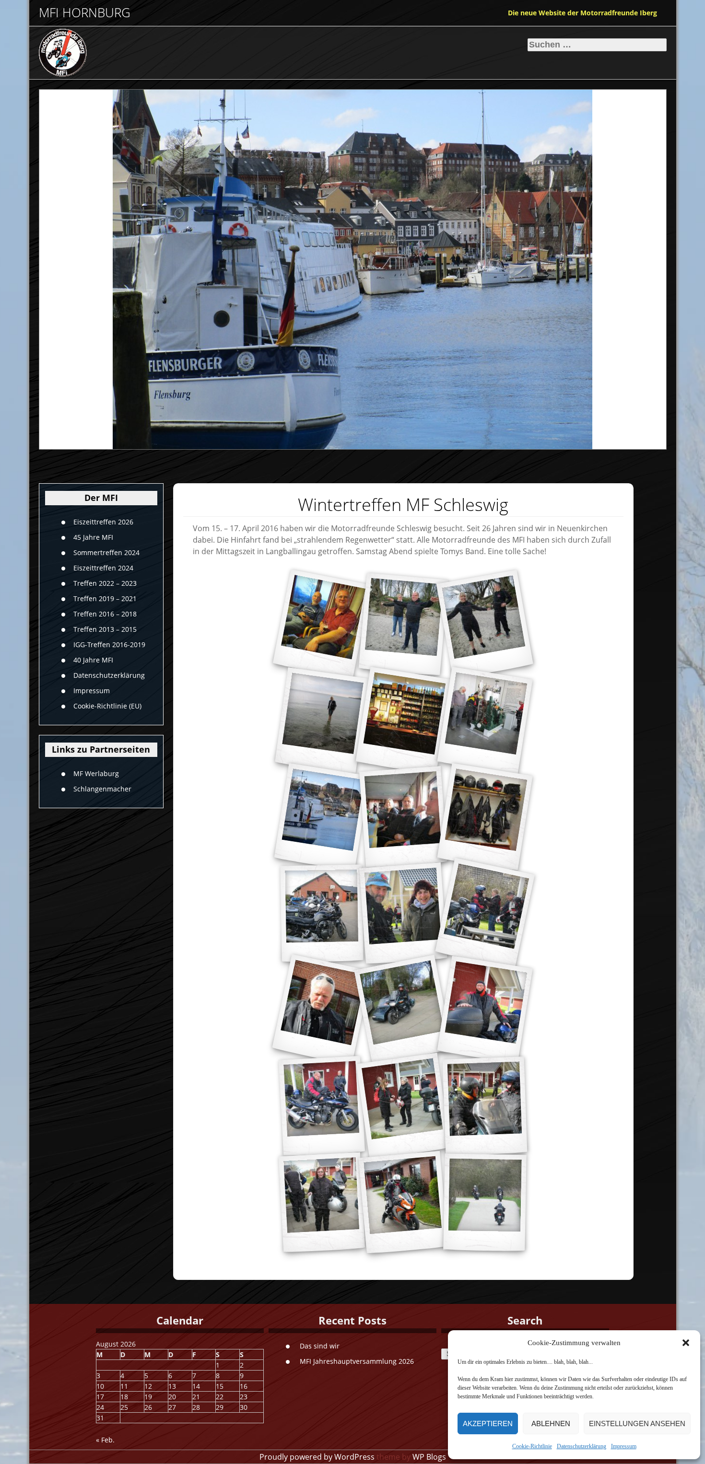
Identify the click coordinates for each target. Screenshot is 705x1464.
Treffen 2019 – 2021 (105, 598)
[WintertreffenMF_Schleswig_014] (403, 1010)
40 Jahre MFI (93, 659)
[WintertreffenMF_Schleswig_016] (484, 913)
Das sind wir (320, 1345)
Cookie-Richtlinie (532, 1446)
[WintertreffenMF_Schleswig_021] (484, 1203)
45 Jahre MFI (93, 537)
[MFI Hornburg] (106, 53)
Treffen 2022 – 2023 (105, 583)
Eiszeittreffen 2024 (103, 567)
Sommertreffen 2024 (106, 552)
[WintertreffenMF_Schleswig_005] (403, 721)
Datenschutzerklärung (581, 1446)
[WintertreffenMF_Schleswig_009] (484, 817)
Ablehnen (550, 1423)
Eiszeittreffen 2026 (103, 521)
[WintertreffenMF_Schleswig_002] (403, 624)
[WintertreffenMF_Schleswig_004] (321, 720)
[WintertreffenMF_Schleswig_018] (484, 1106)
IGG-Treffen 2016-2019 (109, 644)
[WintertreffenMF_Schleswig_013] (484, 1010)
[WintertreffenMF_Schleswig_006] (484, 721)
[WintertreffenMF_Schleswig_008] (403, 817)
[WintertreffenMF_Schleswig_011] (403, 913)
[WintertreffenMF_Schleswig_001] (321, 624)
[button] (686, 1343)
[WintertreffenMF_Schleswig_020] (403, 1202)
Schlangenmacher (102, 788)
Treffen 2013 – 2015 (105, 629)
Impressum (623, 1446)
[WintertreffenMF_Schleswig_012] (321, 1106)
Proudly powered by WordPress (317, 1457)
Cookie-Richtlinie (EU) (107, 705)
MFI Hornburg (84, 12)
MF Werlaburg (96, 773)
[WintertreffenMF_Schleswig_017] (403, 1106)
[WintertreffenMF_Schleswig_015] (321, 1010)
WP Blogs (429, 1457)
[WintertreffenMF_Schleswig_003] (484, 624)
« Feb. (105, 1439)
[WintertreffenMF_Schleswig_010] (321, 914)
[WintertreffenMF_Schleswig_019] (321, 1202)
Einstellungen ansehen (637, 1423)
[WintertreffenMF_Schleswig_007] (321, 817)
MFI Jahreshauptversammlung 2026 (357, 1361)
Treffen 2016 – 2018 (105, 613)
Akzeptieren (488, 1423)
